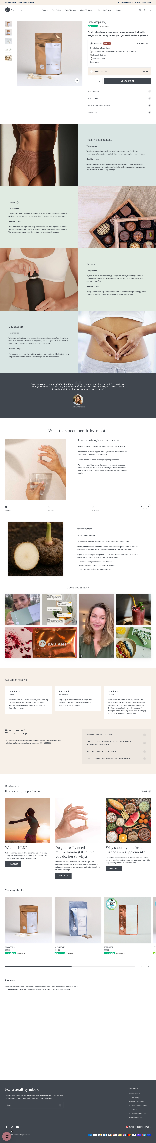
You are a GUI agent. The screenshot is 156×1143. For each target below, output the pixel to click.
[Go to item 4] (8, 50)
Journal (118, 10)
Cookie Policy (134, 1098)
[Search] (140, 10)
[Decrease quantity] (91, 81)
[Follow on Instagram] (12, 1127)
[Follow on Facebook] (6, 1127)
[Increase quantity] (99, 81)
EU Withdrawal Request (137, 1113)
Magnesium (10, 947)
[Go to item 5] (8, 58)
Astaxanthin (109, 947)
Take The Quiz (70, 10)
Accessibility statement (138, 1106)
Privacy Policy (134, 1094)
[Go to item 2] (8, 33)
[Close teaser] (12, 1131)
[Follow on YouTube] (17, 1127)
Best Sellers (56, 10)
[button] (6, 1136)
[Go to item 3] (8, 41)
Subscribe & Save (104, 10)
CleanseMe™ (60, 947)
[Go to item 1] (8, 24)
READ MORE (13, 864)
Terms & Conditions (136, 1102)
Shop (44, 10)
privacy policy (26, 1098)
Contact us (133, 1110)
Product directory (135, 1118)
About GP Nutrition (87, 10)
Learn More (94, 62)
